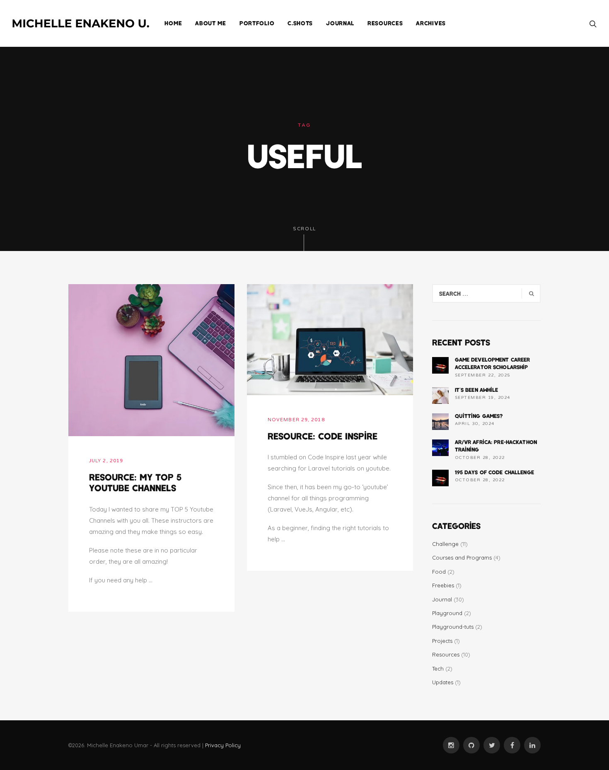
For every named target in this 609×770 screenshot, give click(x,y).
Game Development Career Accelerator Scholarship (492, 363)
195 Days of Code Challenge (494, 472)
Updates (442, 682)
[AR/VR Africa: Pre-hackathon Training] (440, 447)
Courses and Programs (462, 557)
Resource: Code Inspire (322, 435)
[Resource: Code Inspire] (330, 339)
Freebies (443, 585)
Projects (442, 640)
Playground (447, 613)
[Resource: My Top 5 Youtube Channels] (151, 359)
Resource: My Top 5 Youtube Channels (135, 482)
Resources (445, 654)
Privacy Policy (223, 745)
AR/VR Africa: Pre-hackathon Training (496, 446)
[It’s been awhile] (440, 395)
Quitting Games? (479, 416)
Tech (438, 668)
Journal (442, 599)
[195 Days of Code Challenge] (440, 478)
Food (439, 571)
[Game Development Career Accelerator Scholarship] (440, 365)
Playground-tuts (453, 626)
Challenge (445, 544)
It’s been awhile (476, 389)
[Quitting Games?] (440, 421)
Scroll (304, 229)
